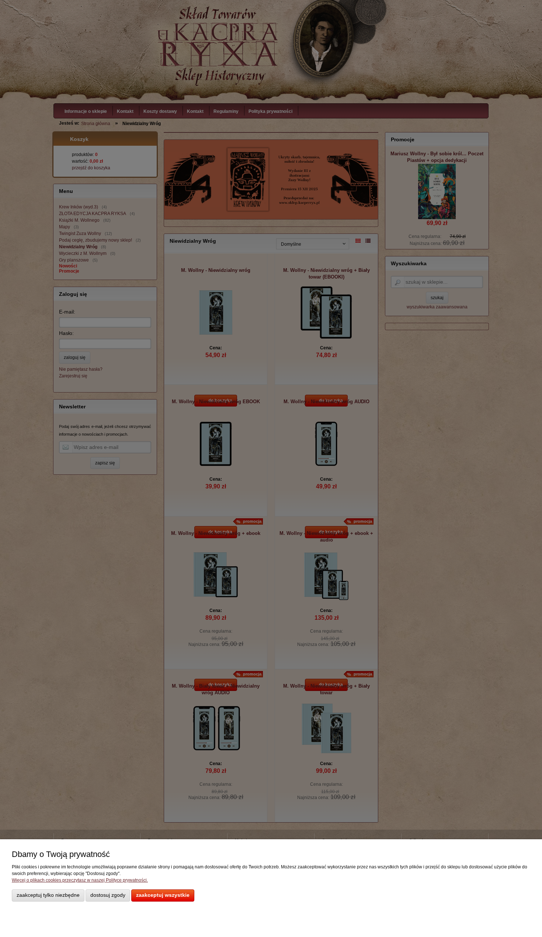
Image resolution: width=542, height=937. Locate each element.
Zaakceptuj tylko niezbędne (48, 895)
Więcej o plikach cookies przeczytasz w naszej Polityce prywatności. (80, 880)
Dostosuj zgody (107, 895)
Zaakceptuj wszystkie (163, 895)
